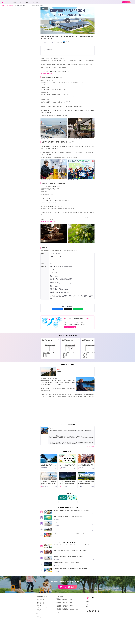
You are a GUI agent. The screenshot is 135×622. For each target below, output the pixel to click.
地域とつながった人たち (41, 603)
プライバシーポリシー (90, 603)
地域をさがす (39, 600)
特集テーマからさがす (40, 602)
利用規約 (87, 601)
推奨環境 (87, 604)
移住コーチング (39, 605)
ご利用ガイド (39, 609)
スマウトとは (39, 598)
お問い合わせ (88, 606)
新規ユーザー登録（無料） (67, 587)
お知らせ (38, 616)
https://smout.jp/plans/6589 (46, 73)
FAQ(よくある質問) (40, 615)
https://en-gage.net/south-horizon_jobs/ (48, 221)
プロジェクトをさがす (40, 599)
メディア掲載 (39, 617)
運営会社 (87, 608)
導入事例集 (38, 610)
